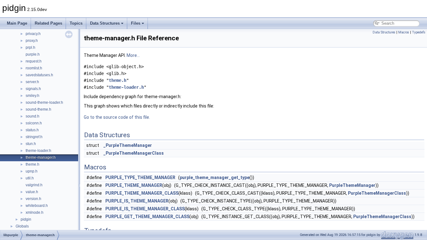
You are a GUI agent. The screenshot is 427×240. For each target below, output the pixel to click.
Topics (76, 23)
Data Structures (105, 23)
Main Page (17, 23)
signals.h (33, 89)
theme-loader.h (38, 150)
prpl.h (30, 47)
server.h (32, 82)
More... (133, 55)
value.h (32, 192)
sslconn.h (34, 123)
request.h (34, 61)
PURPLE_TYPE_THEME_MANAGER (140, 177)
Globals (22, 226)
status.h (32, 130)
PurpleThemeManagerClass (377, 193)
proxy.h (32, 40)
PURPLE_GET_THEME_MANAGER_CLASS (147, 216)
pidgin (26, 219)
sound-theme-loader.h (44, 102)
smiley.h (32, 95)
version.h (33, 199)
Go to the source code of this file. (117, 117)
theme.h (32, 164)
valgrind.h (34, 185)
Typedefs (418, 32)
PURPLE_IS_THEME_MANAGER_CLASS (145, 208)
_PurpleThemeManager (127, 145)
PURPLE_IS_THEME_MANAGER (136, 200)
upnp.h (32, 171)
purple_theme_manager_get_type (214, 177)
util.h (30, 178)
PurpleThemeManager (352, 185)
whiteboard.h (37, 205)
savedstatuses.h (39, 75)
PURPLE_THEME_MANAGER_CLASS (141, 193)
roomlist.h (34, 68)
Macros (403, 32)
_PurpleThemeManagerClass (133, 153)
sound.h (32, 116)
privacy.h (33, 34)
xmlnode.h (34, 212)
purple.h (33, 54)
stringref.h (34, 137)
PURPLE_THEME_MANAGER (133, 185)
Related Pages (48, 23)
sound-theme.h (38, 109)
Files (135, 23)
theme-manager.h (41, 157)
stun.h (31, 144)
